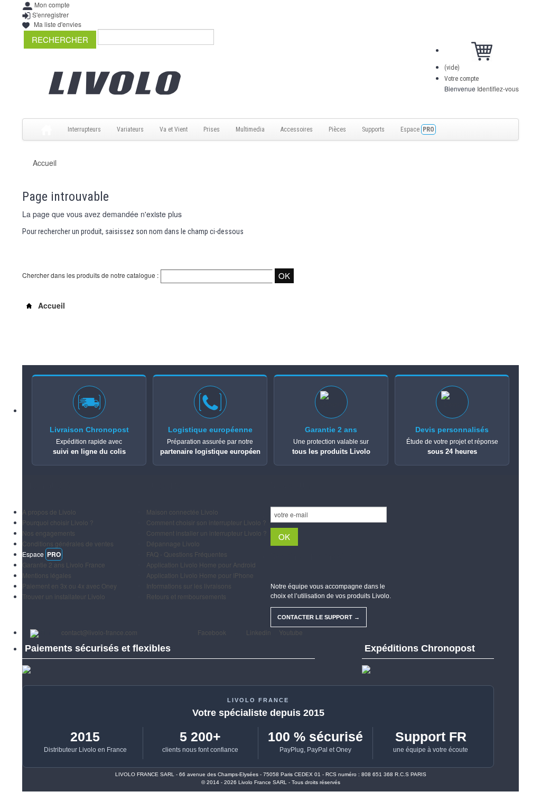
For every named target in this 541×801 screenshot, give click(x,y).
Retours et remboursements (186, 596)
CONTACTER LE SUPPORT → (318, 617)
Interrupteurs (84, 129)
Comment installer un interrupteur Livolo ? (206, 532)
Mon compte (52, 4)
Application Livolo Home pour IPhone (200, 575)
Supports (373, 129)
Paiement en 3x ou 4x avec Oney (69, 585)
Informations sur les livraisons (188, 585)
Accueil (45, 162)
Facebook (211, 632)
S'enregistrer (50, 14)
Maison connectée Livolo (182, 511)
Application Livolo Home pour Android (201, 564)
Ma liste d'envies (57, 24)
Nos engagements (48, 532)
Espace (417, 129)
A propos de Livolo (49, 511)
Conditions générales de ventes (68, 543)
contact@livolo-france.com (99, 632)
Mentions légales (46, 575)
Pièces (337, 129)
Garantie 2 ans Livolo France (63, 564)
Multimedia (250, 129)
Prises (211, 129)
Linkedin (258, 632)
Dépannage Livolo (173, 543)
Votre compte (461, 78)
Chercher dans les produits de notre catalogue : (90, 275)
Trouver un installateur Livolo (63, 596)
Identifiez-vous (498, 88)
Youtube (290, 632)
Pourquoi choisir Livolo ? (58, 522)
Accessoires (297, 129)
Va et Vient (174, 129)
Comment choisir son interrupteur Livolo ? (206, 522)
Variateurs (130, 129)
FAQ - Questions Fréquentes (186, 553)
